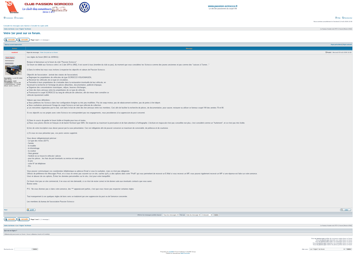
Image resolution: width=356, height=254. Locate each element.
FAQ (338, 18)
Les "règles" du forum (23, 29)
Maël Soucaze (185, 253)
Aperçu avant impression (13, 44)
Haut (5, 210)
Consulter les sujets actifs (39, 26)
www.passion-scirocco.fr (223, 6)
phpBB (171, 251)
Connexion (9, 18)
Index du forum (9, 29)
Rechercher (348, 18)
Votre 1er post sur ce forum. (22, 33)
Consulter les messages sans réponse (16, 26)
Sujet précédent (336, 44)
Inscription (19, 18)
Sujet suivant (347, 44)
